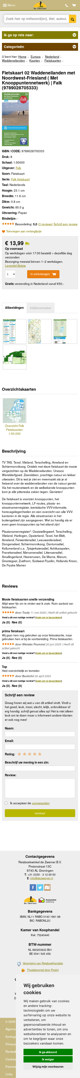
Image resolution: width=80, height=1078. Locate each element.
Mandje (74, 5)
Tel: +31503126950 (66, 5)
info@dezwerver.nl (41, 878)
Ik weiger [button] (48, 1059)
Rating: (10, 754)
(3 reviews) (45, 224)
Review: (10, 775)
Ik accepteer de (30, 803)
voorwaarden (41, 803)
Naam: (9, 728)
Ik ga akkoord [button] (48, 1052)
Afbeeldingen (14, 307)
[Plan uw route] (47, 887)
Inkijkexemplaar (40, 307)
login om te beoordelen (48, 617)
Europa (36, 56)
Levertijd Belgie (15, 265)
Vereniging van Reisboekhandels (43, 963)
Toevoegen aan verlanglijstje (24, 231)
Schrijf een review (65, 224)
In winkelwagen (40, 274)
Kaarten (34, 60)
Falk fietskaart (20, 179)
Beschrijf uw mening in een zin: (27, 762)
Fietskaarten (52, 60)
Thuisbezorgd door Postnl (43, 970)
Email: (9, 741)
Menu (11, 5)
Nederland (52, 56)
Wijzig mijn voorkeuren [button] (47, 1066)
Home (22, 56)
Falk (18, 168)
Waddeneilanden (13, 60)
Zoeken (72, 19)
